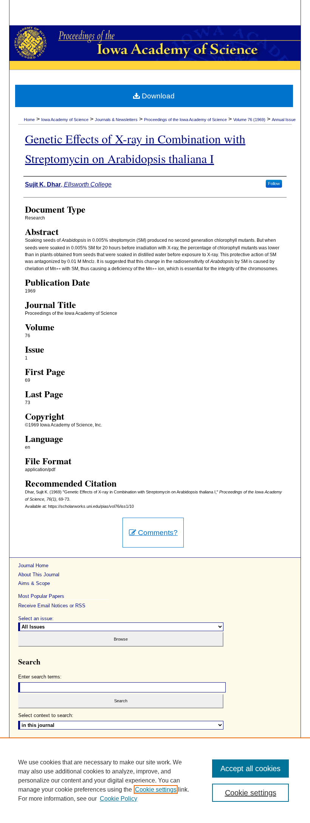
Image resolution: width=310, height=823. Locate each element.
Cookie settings (156, 789)
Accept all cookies (250, 768)
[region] (155, 780)
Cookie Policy (118, 798)
